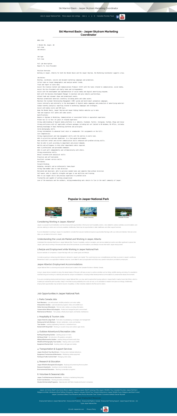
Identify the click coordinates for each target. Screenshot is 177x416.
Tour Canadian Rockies (118, 390)
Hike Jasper (100, 390)
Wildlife (106, 390)
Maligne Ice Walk (42, 392)
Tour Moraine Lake (75, 394)
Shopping (69, 392)
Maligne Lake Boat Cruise (130, 392)
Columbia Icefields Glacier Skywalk (113, 394)
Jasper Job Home (45, 390)
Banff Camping (90, 390)
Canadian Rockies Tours (105, 16)
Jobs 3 (84, 16)
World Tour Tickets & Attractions (96, 392)
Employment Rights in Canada (91, 401)
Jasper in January (79, 392)
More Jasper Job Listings (71, 16)
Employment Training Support (110, 401)
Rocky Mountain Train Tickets (91, 394)
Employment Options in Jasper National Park (52, 401)
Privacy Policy (91, 409)
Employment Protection (74, 401)
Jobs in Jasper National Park (51, 16)
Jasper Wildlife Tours (114, 392)
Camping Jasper (79, 390)
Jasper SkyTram (132, 390)
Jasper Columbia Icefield (60, 394)
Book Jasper (68, 390)
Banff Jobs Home (57, 390)
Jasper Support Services (127, 401)
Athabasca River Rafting (57, 392)
